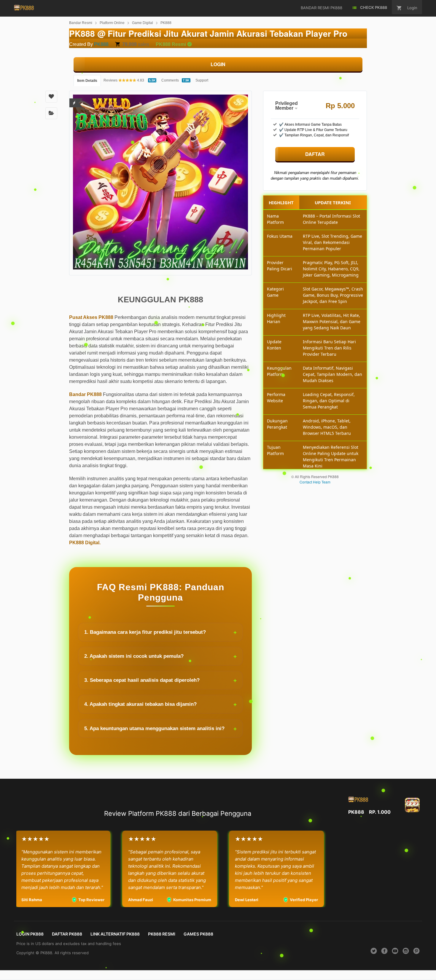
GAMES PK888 (198, 933)
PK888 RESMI (161, 933)
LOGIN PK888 (30, 933)
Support (201, 80)
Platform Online (112, 23)
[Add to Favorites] (51, 97)
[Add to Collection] (51, 113)
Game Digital (142, 23)
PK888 (165, 23)
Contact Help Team (315, 481)
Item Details (87, 81)
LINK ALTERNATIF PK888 (115, 933)
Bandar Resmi (80, 23)
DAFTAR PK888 (67, 933)
